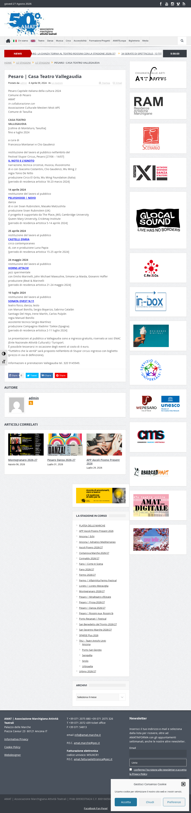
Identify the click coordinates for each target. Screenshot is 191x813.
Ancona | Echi (86, 536)
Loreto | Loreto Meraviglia (93, 585)
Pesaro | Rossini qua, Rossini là (96, 613)
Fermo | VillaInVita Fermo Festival (98, 580)
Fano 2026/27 (86, 569)
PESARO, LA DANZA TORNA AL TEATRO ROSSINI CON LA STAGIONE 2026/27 (51, 53)
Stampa (106, 82)
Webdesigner (12, 755)
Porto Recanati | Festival (92, 618)
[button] (183, 784)
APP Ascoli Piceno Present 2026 (103, 461)
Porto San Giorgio (92, 650)
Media (145, 40)
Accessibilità (80, 40)
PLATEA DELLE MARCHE (92, 525)
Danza (50, 40)
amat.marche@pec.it (87, 743)
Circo (68, 40)
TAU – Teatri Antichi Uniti (92, 640)
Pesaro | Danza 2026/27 (92, 608)
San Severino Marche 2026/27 (95, 629)
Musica (59, 40)
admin (23, 82)
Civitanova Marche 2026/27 (94, 553)
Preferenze (174, 802)
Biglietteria (134, 40)
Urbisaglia (87, 666)
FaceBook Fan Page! (96, 808)
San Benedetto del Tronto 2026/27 (98, 624)
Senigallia (87, 655)
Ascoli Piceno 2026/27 (91, 547)
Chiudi (150, 802)
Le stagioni (57, 82)
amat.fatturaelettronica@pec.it (93, 759)
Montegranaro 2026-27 (22, 460)
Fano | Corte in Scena (91, 563)
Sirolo (85, 661)
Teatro (41, 40)
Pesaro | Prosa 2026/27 (92, 602)
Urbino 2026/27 (87, 671)
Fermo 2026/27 (87, 574)
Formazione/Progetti (99, 40)
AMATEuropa (119, 40)
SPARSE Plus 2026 (88, 635)
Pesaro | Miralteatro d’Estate (95, 597)
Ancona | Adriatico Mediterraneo (97, 542)
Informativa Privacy (16, 739)
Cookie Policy (12, 747)
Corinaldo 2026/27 (89, 558)
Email (119, 82)
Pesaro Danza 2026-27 (61, 460)
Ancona (86, 644)
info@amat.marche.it (87, 735)
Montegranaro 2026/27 (92, 591)
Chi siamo (23, 40)
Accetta (126, 802)
